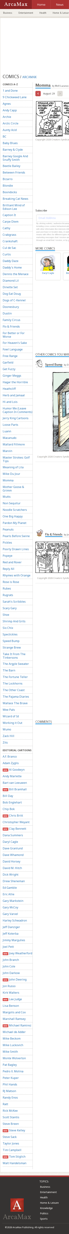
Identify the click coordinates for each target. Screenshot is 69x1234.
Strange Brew (12, 647)
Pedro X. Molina (13, 1071)
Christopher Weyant (16, 822)
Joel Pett (8, 947)
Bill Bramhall (15, 789)
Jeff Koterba (10, 934)
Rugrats (8, 595)
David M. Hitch (12, 868)
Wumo (7, 729)
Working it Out (12, 723)
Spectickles (10, 634)
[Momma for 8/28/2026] (38, 93)
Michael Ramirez (17, 1025)
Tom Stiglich (14, 1156)
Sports (44, 1218)
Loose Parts (10, 425)
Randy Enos (10, 1097)
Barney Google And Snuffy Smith (15, 158)
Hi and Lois (10, 402)
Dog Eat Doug (12, 294)
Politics (44, 1213)
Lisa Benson (11, 1006)
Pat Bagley (10, 1065)
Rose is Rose (11, 582)
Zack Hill (8, 736)
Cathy (6, 228)
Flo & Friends (11, 326)
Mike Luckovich (13, 1045)
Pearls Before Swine (16, 536)
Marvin (7, 451)
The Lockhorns (12, 683)
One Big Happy (13, 516)
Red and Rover (12, 562)
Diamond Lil (11, 281)
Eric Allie (8, 894)
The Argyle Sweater (16, 664)
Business (7, 12)
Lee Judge (13, 999)
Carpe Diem (10, 222)
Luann (7, 431)
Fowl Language (13, 349)
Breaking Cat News (15, 199)
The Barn (9, 670)
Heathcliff (9, 389)
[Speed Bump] (39, 363)
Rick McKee (10, 1111)
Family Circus (11, 320)
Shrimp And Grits (14, 621)
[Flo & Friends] (39, 533)
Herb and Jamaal (14, 395)
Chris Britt (13, 815)
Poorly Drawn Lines (16, 549)
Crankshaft (10, 241)
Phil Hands (10, 1084)
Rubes (7, 588)
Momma (8, 480)
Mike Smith (10, 1052)
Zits (5, 742)
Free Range (10, 356)
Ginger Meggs (12, 376)
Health (42, 12)
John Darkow (11, 973)
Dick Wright (10, 874)
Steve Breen (11, 1124)
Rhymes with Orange (16, 575)
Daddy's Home (12, 267)
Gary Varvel (10, 914)
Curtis (7, 254)
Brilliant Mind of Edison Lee (14, 207)
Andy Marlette (12, 776)
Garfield (8, 362)
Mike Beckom (12, 1038)
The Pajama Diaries (16, 697)
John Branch (11, 960)
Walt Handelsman (14, 1163)
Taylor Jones (11, 1143)
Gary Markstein (13, 901)
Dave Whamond (13, 855)
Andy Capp (10, 110)
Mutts (7, 497)
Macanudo (9, 438)
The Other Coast (14, 690)
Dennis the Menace (15, 274)
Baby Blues (10, 143)
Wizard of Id (11, 716)
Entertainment (26, 12)
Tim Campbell (12, 1150)
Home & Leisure (49, 1202)
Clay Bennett (15, 829)
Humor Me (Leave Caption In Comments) (17, 410)
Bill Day (8, 796)
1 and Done (10, 91)
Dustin (7, 313)
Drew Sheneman (14, 881)
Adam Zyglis (11, 763)
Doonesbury (11, 307)
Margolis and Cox (14, 1012)
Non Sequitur (12, 503)
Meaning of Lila (13, 467)
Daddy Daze (10, 261)
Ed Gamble (10, 888)
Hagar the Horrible (15, 382)
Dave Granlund (13, 848)
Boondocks (10, 192)
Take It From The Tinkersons (14, 656)
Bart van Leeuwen (15, 783)
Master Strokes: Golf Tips (16, 459)
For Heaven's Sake (15, 343)
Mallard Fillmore (14, 444)
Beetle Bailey (11, 166)
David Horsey (11, 861)
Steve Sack (10, 1137)
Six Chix (8, 628)
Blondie (8, 186)
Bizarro (8, 179)
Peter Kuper (11, 1078)
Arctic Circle (10, 123)
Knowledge (46, 1208)
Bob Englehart (12, 802)
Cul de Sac (9, 248)
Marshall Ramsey (14, 1019)
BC (4, 136)
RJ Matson (9, 1091)
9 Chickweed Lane (15, 97)
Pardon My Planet (14, 523)
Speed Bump (11, 641)
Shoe (6, 615)
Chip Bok (9, 809)
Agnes (7, 104)
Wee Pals (9, 710)
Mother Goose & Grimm (13, 488)
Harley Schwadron (15, 920)
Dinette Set (10, 287)
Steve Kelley (14, 1130)
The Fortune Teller (15, 677)
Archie (7, 117)
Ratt (5, 1104)
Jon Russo (9, 986)
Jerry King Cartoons (15, 418)
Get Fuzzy (9, 369)
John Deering (15, 979)
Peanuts (8, 529)
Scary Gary (10, 608)
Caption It (9, 215)
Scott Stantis (11, 1117)
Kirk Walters (11, 993)
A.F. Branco (10, 756)
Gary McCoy (10, 907)
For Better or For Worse (14, 335)
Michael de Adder (14, 1032)
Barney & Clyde (13, 150)
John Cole (9, 966)
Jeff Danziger (11, 927)
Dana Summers (13, 835)
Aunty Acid (10, 130)
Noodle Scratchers (15, 510)
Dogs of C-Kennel (14, 300)
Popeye (7, 556)
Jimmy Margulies (14, 940)
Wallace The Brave (15, 703)
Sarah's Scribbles (14, 602)
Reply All (8, 569)
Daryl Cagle (10, 842)
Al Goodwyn (14, 770)
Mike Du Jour (11, 474)
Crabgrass (9, 235)
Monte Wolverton (14, 1058)
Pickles (7, 543)
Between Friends (14, 172)
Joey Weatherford (18, 953)
